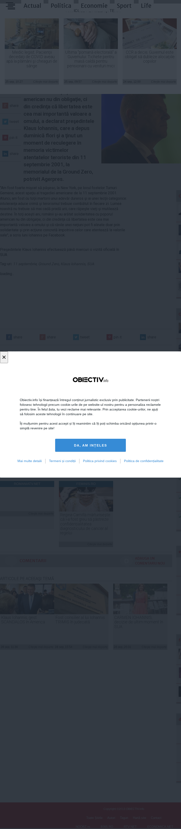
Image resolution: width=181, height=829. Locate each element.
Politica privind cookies (100, 461)
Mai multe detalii (29, 461)
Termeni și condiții (62, 461)
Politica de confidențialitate (144, 461)
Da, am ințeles (90, 445)
